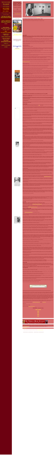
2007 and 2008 (38, 309)
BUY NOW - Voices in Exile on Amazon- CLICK (17, 34)
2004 (38, 314)
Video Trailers (38, 17)
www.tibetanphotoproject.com (26, 61)
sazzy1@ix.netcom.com (40, 329)
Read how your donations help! (17, 46)
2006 (38, 311)
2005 (38, 312)
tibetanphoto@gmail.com (17, 13)
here (39, 105)
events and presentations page (29, 212)
